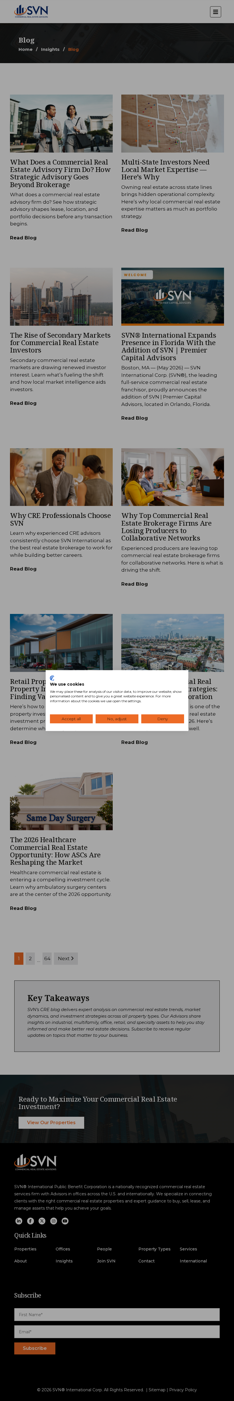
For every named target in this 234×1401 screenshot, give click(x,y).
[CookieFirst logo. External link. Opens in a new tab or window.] (52, 678)
